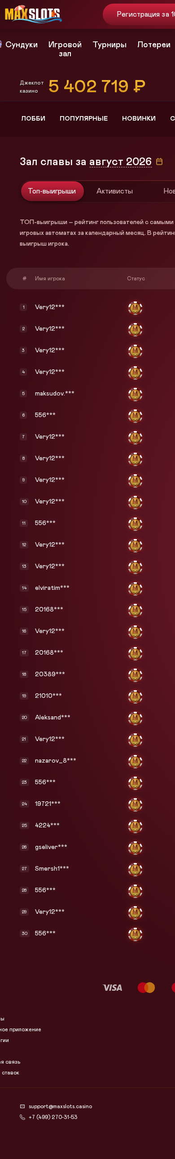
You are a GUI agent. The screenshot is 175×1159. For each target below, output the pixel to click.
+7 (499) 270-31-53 (53, 1117)
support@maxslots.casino (60, 1106)
